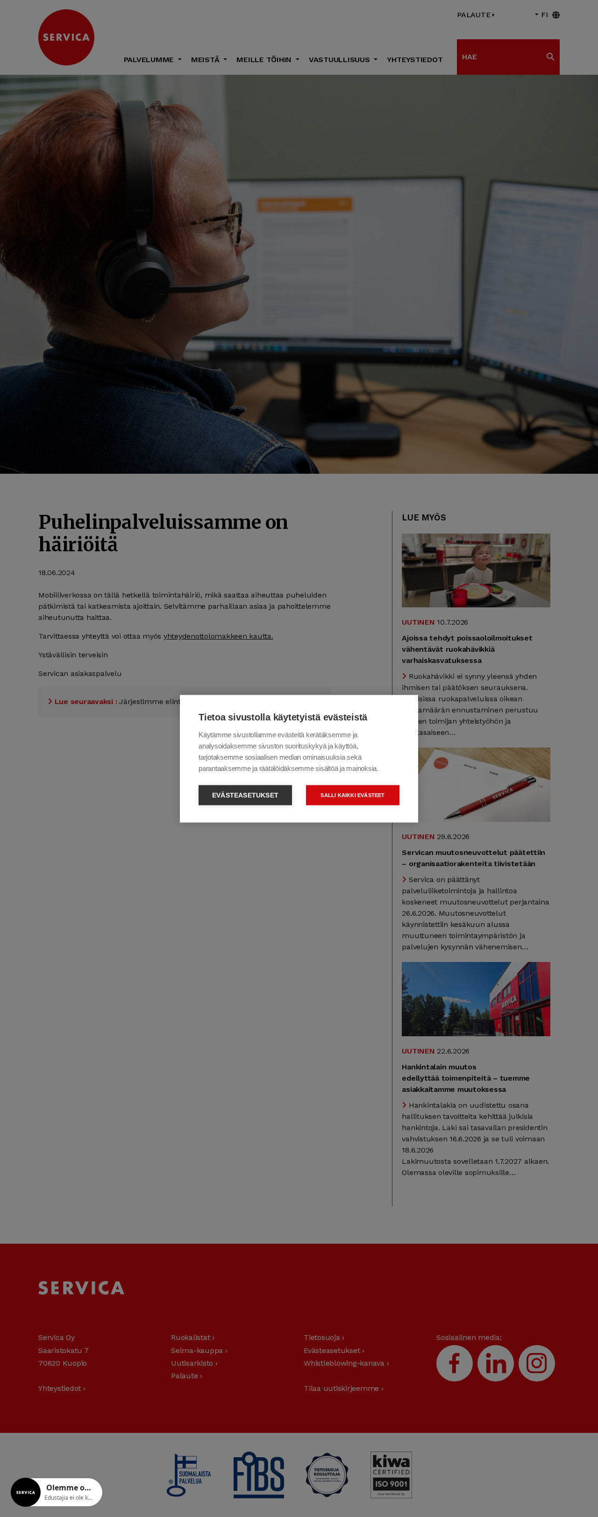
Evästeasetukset (245, 794)
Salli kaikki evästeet (352, 795)
